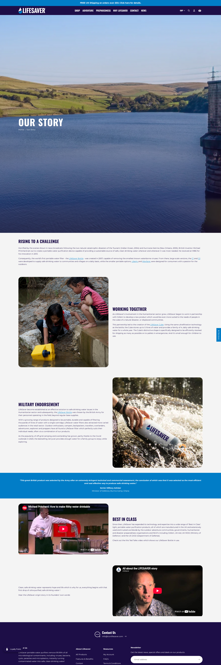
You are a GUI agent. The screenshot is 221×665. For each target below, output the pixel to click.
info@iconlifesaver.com (112, 636)
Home (21, 129)
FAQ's (106, 659)
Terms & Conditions (112, 663)
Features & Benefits (84, 659)
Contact (79, 663)
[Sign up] (199, 659)
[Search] (189, 10)
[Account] (194, 10)
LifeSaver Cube (157, 324)
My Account (108, 654)
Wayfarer (146, 261)
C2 (199, 258)
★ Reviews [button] (219, 334)
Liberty (135, 261)
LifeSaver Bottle (76, 258)
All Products (81, 654)
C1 (193, 258)
